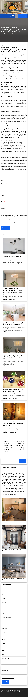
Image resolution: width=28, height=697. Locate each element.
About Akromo (5, 670)
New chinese (5, 635)
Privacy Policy (5, 672)
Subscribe (5, 681)
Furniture (4, 613)
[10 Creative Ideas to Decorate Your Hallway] (14, 509)
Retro (3, 643)
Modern (4, 632)
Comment (4, 184)
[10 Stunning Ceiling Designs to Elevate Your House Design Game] (14, 566)
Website (3, 208)
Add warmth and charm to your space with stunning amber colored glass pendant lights (13, 423)
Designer (4, 602)
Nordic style (5, 639)
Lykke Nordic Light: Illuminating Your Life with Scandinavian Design (14, 323)
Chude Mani (3, 33)
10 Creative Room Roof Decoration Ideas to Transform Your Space (12, 550)
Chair (3, 594)
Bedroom (4, 591)
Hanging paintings (6, 617)
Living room (5, 624)
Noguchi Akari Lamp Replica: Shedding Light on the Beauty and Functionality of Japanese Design (12, 290)
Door (3, 609)
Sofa (3, 650)
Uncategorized (5, 658)
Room (3, 647)
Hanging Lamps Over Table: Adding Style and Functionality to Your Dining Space (14, 357)
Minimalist (4, 628)
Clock (3, 598)
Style (3, 654)
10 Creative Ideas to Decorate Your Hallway (12, 522)
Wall (3, 662)
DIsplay (4, 606)
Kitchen (4, 621)
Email (3, 202)
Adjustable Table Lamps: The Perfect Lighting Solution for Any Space (13, 390)
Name (3, 195)
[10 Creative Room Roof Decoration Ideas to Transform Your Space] (14, 537)
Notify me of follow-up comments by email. (13, 219)
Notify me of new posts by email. (11, 222)
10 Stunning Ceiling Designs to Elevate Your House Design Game (13, 579)
